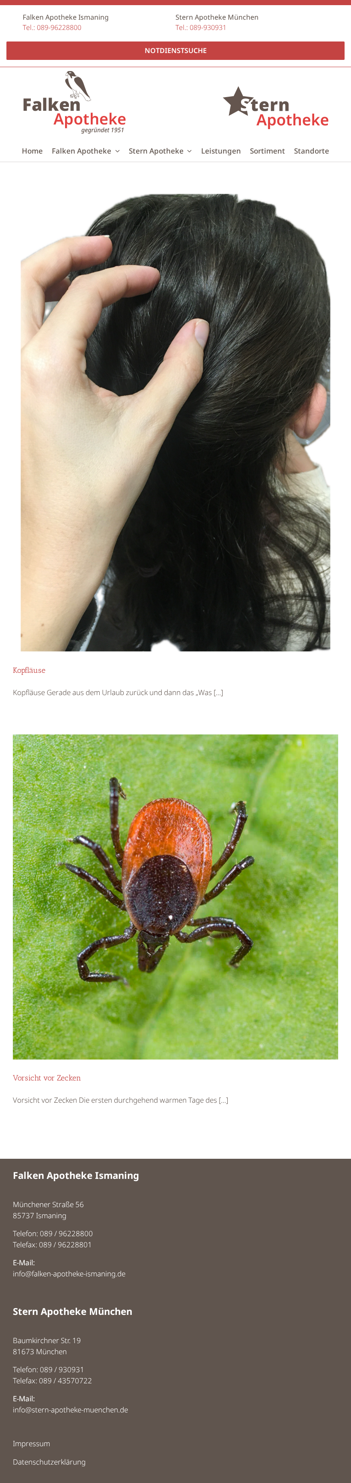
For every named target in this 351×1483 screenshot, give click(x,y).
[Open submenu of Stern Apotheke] (188, 151)
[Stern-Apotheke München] (275, 74)
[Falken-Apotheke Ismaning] (74, 74)
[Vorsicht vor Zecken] (175, 897)
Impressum (31, 1443)
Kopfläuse (29, 670)
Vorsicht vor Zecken (47, 1078)
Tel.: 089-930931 (201, 27)
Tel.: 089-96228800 (52, 27)
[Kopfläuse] (175, 422)
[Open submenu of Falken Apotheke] (115, 151)
